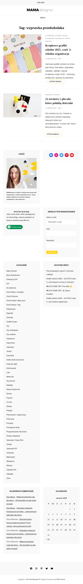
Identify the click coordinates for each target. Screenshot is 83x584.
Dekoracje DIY (12, 279)
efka (59, 59)
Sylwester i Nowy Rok (14, 440)
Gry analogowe (12, 330)
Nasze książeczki (13, 389)
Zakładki (48, 41)
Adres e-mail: (51, 217)
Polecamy (10, 419)
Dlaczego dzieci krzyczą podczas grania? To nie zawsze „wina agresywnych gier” (19, 522)
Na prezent (10, 381)
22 (70, 525)
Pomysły (57, 95)
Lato (8, 372)
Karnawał (10, 355)
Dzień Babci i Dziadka (15, 292)
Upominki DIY (11, 449)
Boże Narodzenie (13, 275)
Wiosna (9, 465)
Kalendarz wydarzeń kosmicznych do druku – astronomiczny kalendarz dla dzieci (21, 511)
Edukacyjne (11, 309)
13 (61, 519)
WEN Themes (61, 579)
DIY (7, 284)
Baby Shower (11, 271)
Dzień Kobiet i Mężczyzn (15, 300)
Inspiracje (49, 95)
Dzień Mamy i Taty (13, 305)
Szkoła (67, 38)
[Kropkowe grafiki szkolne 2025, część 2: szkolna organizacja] (22, 53)
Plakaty (9, 410)
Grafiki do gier (11, 322)
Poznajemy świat (13, 427)
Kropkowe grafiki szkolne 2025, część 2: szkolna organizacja (58, 49)
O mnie (9, 402)
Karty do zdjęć (11, 364)
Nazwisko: (50, 240)
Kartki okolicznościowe (15, 360)
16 (74, 519)
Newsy (9, 394)
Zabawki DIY (11, 470)
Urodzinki (10, 453)
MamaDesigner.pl (34, 579)
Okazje (64, 35)
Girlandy (9, 317)
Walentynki (10, 457)
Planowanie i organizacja (54, 38)
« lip (48, 539)
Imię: (48, 229)
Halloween (10, 339)
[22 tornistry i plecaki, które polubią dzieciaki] (22, 105)
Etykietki (58, 35)
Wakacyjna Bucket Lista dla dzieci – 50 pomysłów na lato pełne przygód (21, 500)
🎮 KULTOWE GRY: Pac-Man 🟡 (59, 286)
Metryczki (10, 377)
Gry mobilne (11, 334)
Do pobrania (49, 35)
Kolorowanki (11, 368)
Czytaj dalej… (56, 82)
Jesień (9, 351)
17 (48, 525)
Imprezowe (10, 343)
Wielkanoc (10, 461)
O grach (9, 398)
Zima (8, 478)
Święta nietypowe (13, 436)
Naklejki (9, 385)
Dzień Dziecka (12, 296)
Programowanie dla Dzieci (16, 432)
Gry (7, 326)
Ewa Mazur (10, 497)
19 (57, 525)
